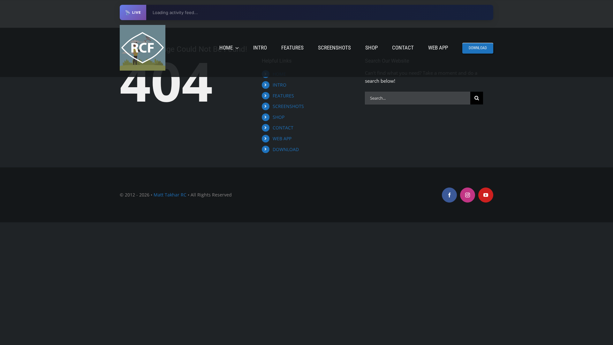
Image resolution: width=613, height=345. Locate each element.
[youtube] (485, 195)
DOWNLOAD (286, 149)
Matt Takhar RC (170, 195)
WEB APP (282, 138)
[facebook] (449, 195)
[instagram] (467, 195)
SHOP (278, 117)
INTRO (279, 85)
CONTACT (283, 128)
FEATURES (283, 96)
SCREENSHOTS (288, 106)
